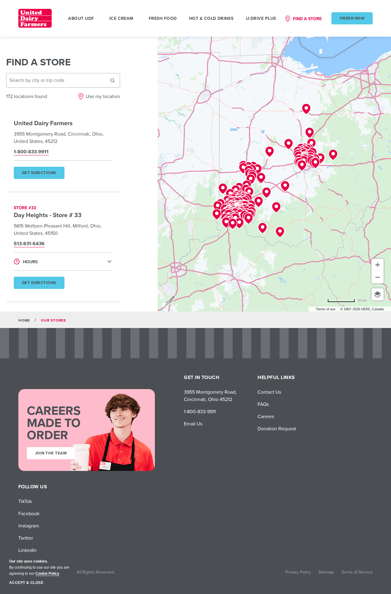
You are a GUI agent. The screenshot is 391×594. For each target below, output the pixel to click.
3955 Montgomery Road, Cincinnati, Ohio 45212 (210, 395)
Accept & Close (26, 583)
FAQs (263, 404)
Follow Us (32, 486)
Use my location (103, 96)
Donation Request (277, 428)
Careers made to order (54, 422)
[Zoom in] (377, 265)
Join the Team (51, 453)
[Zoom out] (377, 277)
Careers (266, 416)
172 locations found (26, 96)
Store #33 (25, 208)
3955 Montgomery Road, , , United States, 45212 (59, 137)
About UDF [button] (81, 18)
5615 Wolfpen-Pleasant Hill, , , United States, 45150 (58, 229)
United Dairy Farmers (43, 122)
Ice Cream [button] (121, 18)
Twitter (25, 537)
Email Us (193, 423)
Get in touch (201, 377)
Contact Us (269, 391)
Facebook (28, 513)
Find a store (307, 19)
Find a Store (38, 62)
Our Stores (53, 320)
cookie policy (47, 573)
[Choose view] (377, 294)
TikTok (25, 501)
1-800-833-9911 (200, 411)
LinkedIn (27, 550)
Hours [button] (30, 262)
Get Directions (43, 174)
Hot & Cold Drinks (211, 18)
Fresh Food (163, 18)
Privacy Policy (298, 572)
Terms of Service (357, 572)
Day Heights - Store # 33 (48, 214)
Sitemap (326, 572)
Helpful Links (276, 377)
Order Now (352, 18)
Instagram (28, 525)
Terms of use (325, 309)
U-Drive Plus (261, 18)
